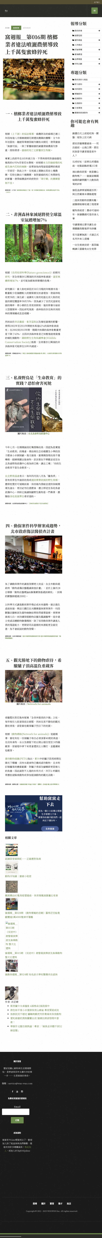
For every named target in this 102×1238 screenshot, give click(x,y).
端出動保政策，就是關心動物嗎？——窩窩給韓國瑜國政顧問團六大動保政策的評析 (85, 178)
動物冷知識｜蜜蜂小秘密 (18, 876)
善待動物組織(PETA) (16, 758)
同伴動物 (78, 89)
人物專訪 (78, 44)
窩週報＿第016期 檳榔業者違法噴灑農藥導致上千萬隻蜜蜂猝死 (31, 44)
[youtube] (17, 1091)
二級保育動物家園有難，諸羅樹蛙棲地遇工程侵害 (85, 202)
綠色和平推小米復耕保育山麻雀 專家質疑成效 (34, 1010)
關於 (43, 1203)
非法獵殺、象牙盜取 (25, 321)
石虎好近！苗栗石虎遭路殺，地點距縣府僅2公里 (85, 163)
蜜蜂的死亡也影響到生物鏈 (36, 150)
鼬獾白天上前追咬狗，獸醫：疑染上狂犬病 (85, 135)
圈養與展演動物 (81, 112)
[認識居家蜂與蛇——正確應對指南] (33, 850)
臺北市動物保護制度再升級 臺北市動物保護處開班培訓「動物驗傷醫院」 (33, 637)
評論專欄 (78, 49)
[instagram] (22, 1091)
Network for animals (39, 703)
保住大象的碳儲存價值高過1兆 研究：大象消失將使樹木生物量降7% (33, 354)
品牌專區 (78, 59)
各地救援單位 (17, 496)
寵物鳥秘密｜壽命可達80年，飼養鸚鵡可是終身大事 (85, 214)
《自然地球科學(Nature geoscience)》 (31, 272)
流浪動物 (78, 103)
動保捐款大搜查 (81, 79)
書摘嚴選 (78, 54)
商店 (69, 1203)
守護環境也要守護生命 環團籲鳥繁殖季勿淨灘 (84, 226)
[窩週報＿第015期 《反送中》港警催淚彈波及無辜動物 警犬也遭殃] (33, 936)
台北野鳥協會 (12, 476)
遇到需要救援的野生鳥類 (44, 480)
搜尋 (35, 1203)
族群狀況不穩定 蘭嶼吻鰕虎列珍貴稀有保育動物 (35, 1014)
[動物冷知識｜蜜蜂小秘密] (33, 867)
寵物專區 (78, 40)
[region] (33, 813)
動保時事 (78, 30)
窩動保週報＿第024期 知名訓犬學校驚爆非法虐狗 (31, 974)
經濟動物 (78, 98)
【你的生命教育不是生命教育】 (38, 503)
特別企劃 (78, 63)
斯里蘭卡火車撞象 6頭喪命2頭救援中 (30, 1006)
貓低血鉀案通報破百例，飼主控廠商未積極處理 (85, 192)
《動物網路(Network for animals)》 (30, 734)
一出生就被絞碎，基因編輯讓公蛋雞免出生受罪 (85, 246)
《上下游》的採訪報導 (22, 133)
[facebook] (12, 1091)
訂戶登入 (97, 2)
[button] (86, 31)
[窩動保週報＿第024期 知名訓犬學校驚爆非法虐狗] (33, 965)
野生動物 (78, 84)
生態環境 (78, 108)
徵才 (60, 1203)
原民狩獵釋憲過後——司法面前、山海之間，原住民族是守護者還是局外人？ (85, 149)
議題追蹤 (78, 35)
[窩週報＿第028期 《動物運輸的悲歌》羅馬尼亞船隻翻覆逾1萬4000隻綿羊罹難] (33, 904)
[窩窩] (6, 11)
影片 (37, 758)
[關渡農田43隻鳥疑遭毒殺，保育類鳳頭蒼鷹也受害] (33, 886)
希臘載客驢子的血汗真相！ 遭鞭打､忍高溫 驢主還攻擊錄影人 (39, 784)
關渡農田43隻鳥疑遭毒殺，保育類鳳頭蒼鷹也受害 (31, 895)
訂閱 (17, 1120)
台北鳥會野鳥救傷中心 (39, 433)
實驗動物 (78, 93)
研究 (7, 276)
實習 (52, 1203)
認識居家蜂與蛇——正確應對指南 (23, 858)
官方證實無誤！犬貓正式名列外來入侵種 (85, 236)
